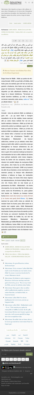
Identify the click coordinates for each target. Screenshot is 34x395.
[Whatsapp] (11, 359)
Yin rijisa (29, 354)
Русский (8, 341)
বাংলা (14, 338)
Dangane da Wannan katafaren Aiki (12, 371)
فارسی (6, 344)
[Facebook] (3, 359)
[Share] (19, 40)
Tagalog (13, 344)
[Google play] (19, 359)
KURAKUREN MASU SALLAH (20, 256)
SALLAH (7, 256)
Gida (10, 23)
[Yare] (32, 3)
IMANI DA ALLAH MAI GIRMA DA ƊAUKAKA (17, 248)
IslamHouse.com (6, 379)
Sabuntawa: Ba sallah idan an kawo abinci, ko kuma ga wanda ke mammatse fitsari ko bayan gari (19, 321)
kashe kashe (17, 23)
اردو (19, 335)
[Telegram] (15, 359)
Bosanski (15, 341)
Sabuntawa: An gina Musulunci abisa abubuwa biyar (17, 264)
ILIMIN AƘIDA (27, 23)
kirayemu (27, 371)
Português (27, 344)
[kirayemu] (29, 3)
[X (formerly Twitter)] (7, 359)
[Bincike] (25, 3)
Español (25, 335)
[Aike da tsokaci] (8, 60)
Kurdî (19, 344)
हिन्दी (22, 341)
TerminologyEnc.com (17, 377)
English (14, 335)
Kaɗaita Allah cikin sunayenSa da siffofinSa (18, 250)
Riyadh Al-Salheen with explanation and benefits (15, 383)
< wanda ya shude (12, 330)
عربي (7, 335)
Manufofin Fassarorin (10, 237)
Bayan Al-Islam (5, 385)
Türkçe (27, 338)
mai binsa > (24, 330)
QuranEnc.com (5, 377)
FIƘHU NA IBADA (23, 254)
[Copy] (5, 60)
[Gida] (2, 2)
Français (20, 338)
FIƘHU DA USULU (11, 254)
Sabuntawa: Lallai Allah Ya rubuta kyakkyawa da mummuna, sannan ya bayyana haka (16, 299)
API (31, 373)
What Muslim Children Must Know (11, 381)
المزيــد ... (30, 66)
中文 (27, 341)
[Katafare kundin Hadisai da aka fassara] (13, 2)
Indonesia (7, 338)
